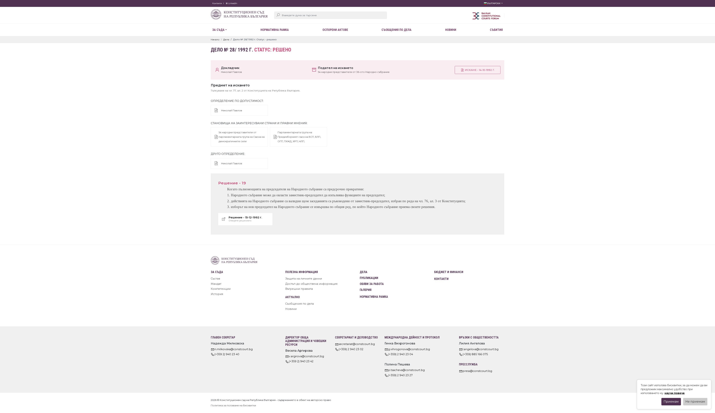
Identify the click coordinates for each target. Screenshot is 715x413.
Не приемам (695, 401)
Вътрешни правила (299, 289)
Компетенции (221, 289)
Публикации (369, 278)
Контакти (217, 3)
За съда (218, 30)
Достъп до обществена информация (311, 283)
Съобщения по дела (396, 30)
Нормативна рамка (274, 30)
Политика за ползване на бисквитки (233, 405)
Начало (215, 39)
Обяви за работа (372, 284)
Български (494, 3)
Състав (215, 278)
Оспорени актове (335, 30)
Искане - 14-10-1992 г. (479, 69)
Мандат (216, 283)
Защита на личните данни (303, 278)
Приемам (671, 401)
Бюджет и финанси (448, 272)
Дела (226, 39)
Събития (496, 30)
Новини (450, 30)
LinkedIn (232, 3)
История (217, 294)
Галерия (365, 290)
